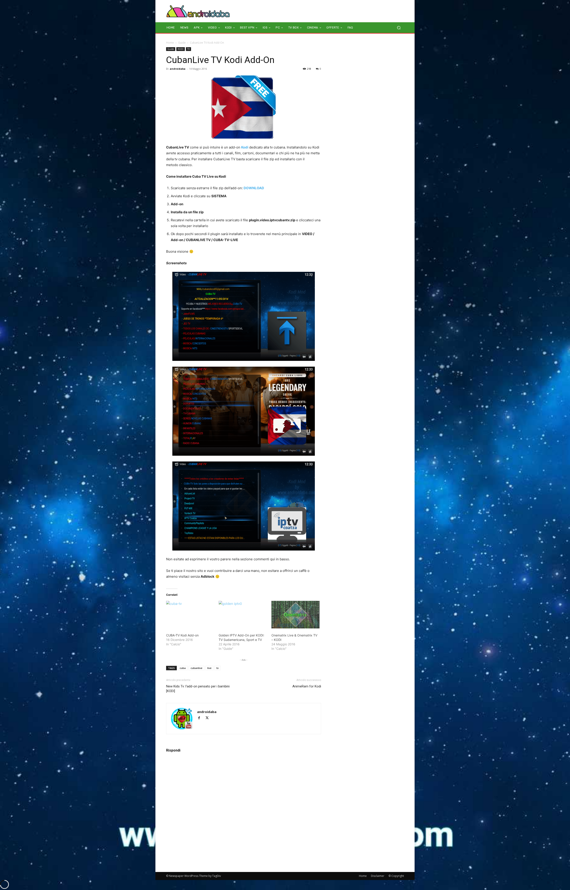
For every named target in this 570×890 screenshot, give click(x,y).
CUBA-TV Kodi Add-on (182, 635)
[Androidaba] (198, 11)
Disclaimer (377, 876)
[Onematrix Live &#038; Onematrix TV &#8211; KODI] (295, 614)
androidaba (177, 68)
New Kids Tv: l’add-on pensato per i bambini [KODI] (198, 688)
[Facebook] (201, 718)
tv (217, 668)
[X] (208, 718)
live (209, 668)
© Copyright (396, 876)
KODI (180, 49)
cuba (183, 668)
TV (188, 49)
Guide (182, 43)
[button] (398, 27)
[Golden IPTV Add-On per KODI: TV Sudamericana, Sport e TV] (243, 614)
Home (170, 43)
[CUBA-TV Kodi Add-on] (190, 614)
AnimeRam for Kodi (306, 686)
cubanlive (196, 668)
